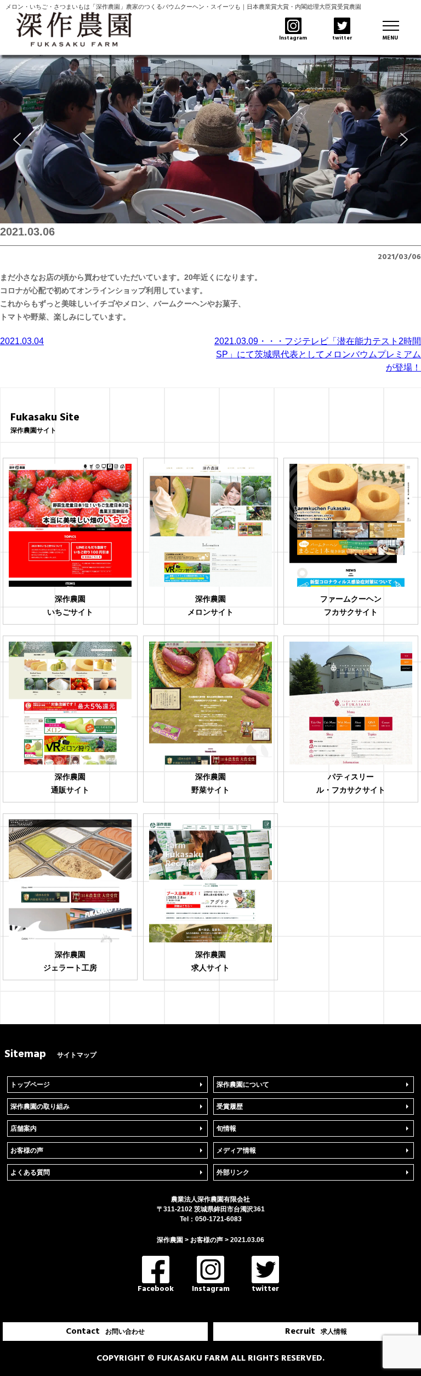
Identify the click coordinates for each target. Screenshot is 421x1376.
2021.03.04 (22, 341)
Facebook (156, 1289)
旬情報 (226, 1128)
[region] (210, 139)
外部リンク (233, 1172)
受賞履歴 (230, 1106)
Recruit (316, 1331)
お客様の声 (26, 1150)
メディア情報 (236, 1150)
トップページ (30, 1084)
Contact (105, 1331)
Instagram (211, 1289)
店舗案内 (23, 1128)
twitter (265, 1289)
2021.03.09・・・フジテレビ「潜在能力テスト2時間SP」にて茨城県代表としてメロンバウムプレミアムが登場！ (317, 354)
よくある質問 (30, 1172)
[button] (17, 139)
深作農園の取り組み (40, 1106)
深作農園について (243, 1084)
